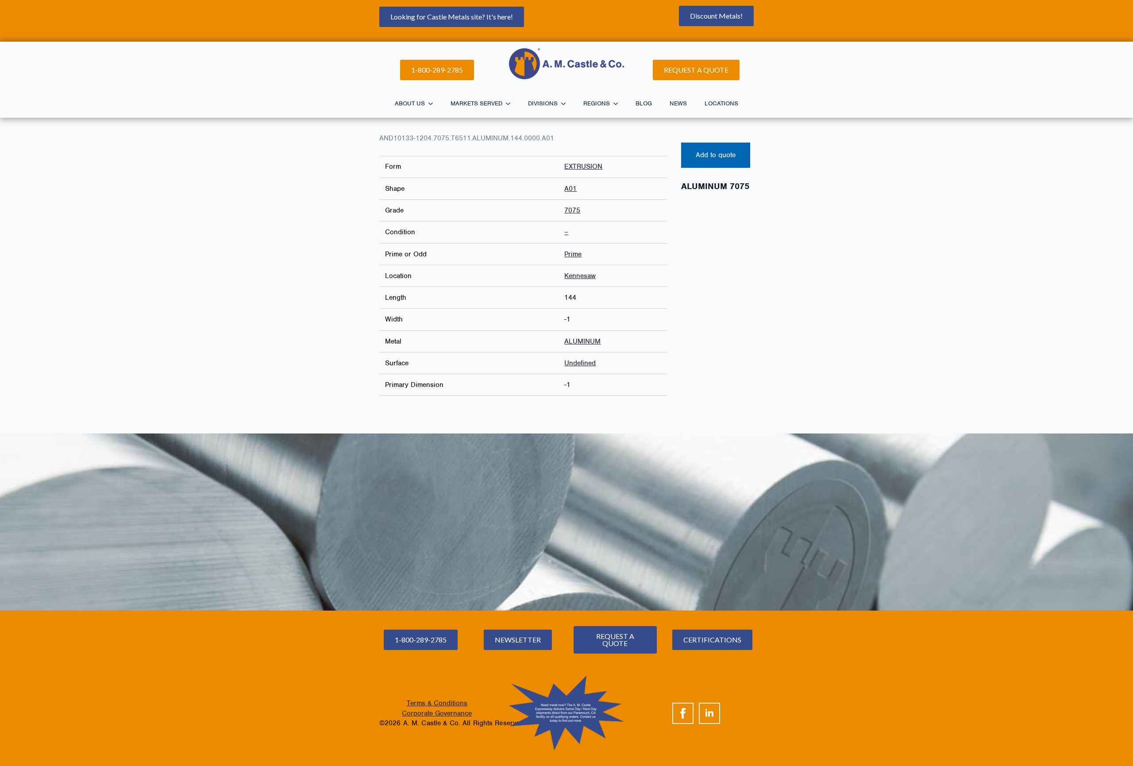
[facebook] (683, 713)
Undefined (580, 363)
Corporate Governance (437, 713)
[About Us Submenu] (433, 104)
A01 (570, 188)
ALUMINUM (582, 341)
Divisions (543, 103)
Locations (721, 103)
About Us (410, 103)
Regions (596, 103)
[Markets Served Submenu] (510, 104)
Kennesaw (580, 275)
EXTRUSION (583, 166)
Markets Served (476, 103)
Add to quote (716, 155)
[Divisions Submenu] (566, 104)
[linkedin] (709, 713)
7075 (572, 210)
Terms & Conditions (437, 703)
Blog (644, 103)
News (678, 103)
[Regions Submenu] (618, 104)
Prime (573, 254)
